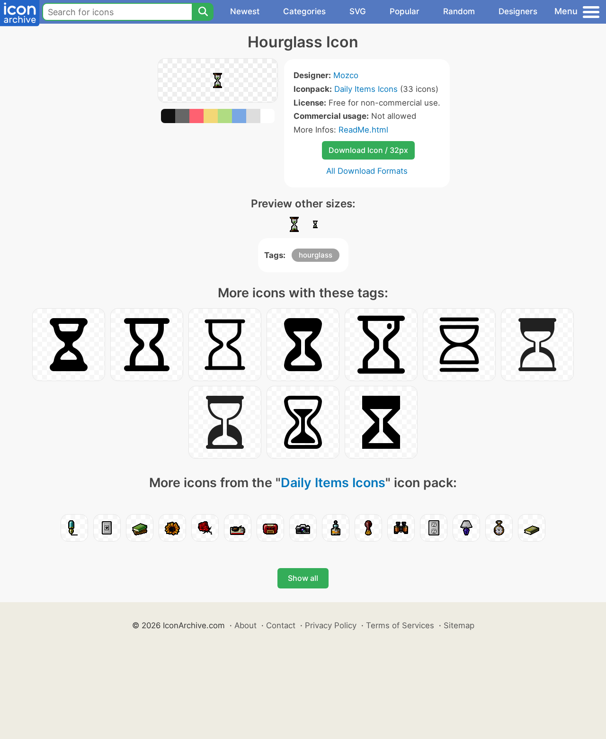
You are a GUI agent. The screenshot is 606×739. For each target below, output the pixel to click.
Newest (244, 11)
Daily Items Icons (366, 89)
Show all (303, 578)
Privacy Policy (330, 625)
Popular (404, 11)
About (245, 625)
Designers (518, 11)
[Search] (203, 12)
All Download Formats (367, 171)
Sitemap (459, 625)
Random (459, 11)
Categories (304, 11)
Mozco (345, 75)
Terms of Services (400, 625)
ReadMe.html (363, 129)
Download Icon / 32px (368, 150)
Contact (280, 625)
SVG (357, 11)
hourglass (315, 254)
